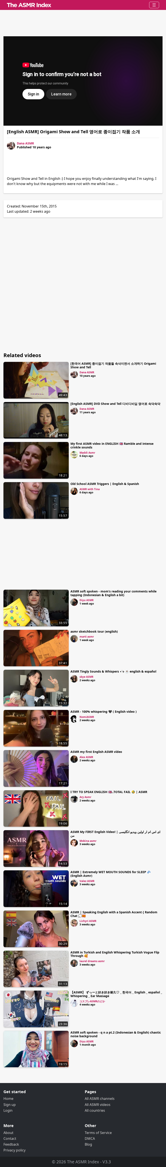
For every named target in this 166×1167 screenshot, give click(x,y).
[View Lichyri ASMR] (74, 923)
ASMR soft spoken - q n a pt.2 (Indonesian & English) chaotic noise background (115, 1034)
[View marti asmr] (74, 638)
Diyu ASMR (87, 600)
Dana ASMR (25, 143)
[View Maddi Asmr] (74, 454)
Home (8, 1098)
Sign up (9, 1104)
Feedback (11, 1144)
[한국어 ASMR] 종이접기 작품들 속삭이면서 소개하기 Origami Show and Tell (113, 365)
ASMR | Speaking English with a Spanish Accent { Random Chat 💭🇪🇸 (113, 914)
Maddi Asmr (87, 452)
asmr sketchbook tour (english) (94, 631)
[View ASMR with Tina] (74, 491)
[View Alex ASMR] (74, 759)
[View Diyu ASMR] (74, 602)
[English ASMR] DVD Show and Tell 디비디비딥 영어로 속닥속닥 (115, 404)
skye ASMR (86, 677)
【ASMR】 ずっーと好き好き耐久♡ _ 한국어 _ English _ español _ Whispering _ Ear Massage (116, 994)
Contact (9, 1138)
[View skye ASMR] (74, 678)
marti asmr (87, 636)
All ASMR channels (100, 1098)
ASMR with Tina (90, 489)
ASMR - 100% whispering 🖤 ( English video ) (103, 711)
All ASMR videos (97, 1104)
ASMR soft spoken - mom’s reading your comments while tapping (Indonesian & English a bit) (113, 593)
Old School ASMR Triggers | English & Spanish (104, 484)
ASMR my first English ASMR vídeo (96, 752)
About (8, 1132)
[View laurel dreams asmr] (74, 963)
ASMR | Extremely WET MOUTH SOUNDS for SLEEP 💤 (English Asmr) (110, 874)
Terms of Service (98, 1132)
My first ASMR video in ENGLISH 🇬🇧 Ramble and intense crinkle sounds (111, 445)
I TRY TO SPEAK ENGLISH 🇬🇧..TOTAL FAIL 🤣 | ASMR (108, 792)
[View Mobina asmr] (74, 843)
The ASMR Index (83, 1162)
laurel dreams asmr (92, 961)
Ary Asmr (85, 797)
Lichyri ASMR (88, 921)
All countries (95, 1110)
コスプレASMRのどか (92, 1001)
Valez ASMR (87, 881)
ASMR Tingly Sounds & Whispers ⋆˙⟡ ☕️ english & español (113, 671)
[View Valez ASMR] (74, 883)
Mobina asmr (88, 841)
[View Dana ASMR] (74, 374)
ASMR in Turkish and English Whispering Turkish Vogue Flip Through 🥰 (114, 954)
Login (8, 1110)
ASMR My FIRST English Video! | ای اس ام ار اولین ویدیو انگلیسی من (115, 834)
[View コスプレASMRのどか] (74, 1003)
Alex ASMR (86, 757)
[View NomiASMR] (74, 719)
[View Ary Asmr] (74, 799)
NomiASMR (87, 717)
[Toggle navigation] (154, 5)
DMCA (90, 1138)
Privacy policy (14, 1150)
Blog (88, 1144)
